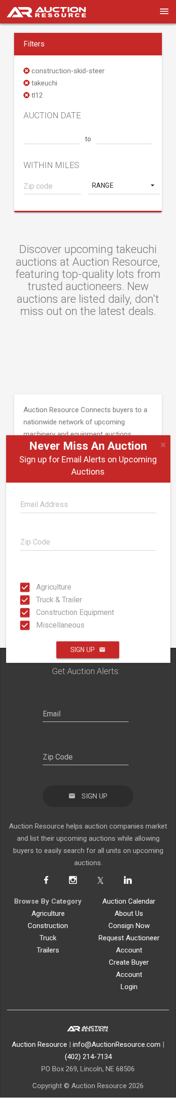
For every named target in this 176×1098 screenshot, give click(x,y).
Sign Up (82, 649)
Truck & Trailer (39, 599)
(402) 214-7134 (88, 1056)
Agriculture (39, 587)
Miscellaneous (39, 625)
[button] (124, 185)
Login (129, 987)
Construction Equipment (39, 612)
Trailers (48, 950)
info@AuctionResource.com (117, 1044)
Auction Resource (39, 1044)
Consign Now (129, 925)
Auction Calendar (128, 901)
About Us (129, 913)
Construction (48, 925)
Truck (47, 938)
